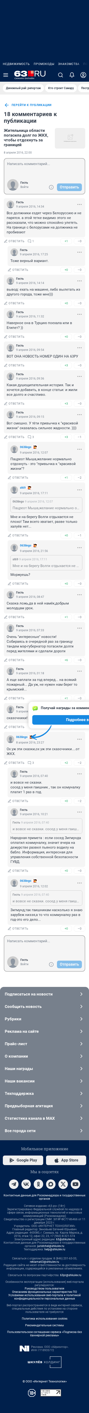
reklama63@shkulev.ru (44, 1261)
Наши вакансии (20, 1081)
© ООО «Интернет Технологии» (45, 1381)
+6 (66, 660)
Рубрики (13, 1019)
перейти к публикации (32, 105)
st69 (23, 487)
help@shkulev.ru (54, 1249)
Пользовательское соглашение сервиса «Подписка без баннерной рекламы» (44, 1333)
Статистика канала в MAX (30, 1118)
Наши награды (19, 1068)
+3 (66, 365)
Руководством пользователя (44, 1288)
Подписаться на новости (29, 994)
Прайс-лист (16, 1043)
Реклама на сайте (22, 1031)
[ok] (38, 1184)
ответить (17, 241)
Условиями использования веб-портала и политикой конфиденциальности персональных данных (44, 1297)
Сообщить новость (23, 1006)
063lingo (25, 447)
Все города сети (20, 1130)
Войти (24, 187)
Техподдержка (19, 1093)
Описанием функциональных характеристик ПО (44, 1292)
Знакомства (69, 64)
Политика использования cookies (44, 1318)
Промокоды (44, 64)
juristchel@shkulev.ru (50, 1246)
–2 (79, 477)
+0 (66, 270)
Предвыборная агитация (29, 1105)
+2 (66, 763)
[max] (51, 1184)
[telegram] (14, 1184)
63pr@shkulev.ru (70, 1275)
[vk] (26, 1184)
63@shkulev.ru (65, 1239)
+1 (66, 241)
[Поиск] (60, 75)
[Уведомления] (72, 75)
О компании (16, 1056)
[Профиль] (83, 75)
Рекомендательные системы (44, 1325)
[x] (63, 1184)
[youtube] (75, 1184)
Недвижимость (16, 64)
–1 (79, 437)
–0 (79, 241)
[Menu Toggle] (5, 75)
